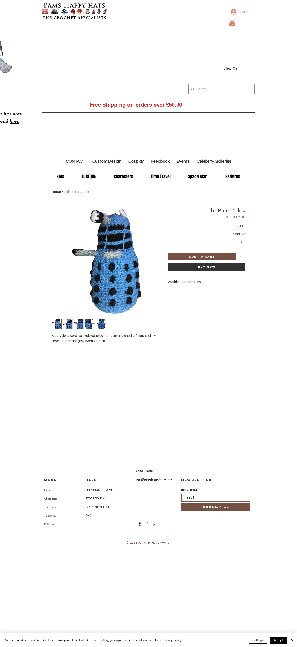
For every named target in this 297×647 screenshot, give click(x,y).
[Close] (291, 640)
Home (56, 191)
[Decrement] (228, 242)
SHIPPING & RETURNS (99, 490)
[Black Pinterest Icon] (154, 524)
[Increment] (242, 242)
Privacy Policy (171, 640)
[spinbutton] (235, 242)
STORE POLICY (95, 498)
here (14, 121)
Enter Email (189, 489)
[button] (232, 22)
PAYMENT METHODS (98, 507)
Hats (47, 490)
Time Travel (51, 507)
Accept (278, 640)
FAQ (88, 515)
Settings (258, 640)
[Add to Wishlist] (241, 257)
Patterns (49, 524)
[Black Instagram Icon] (140, 524)
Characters (50, 498)
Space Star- (51, 515)
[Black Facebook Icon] (147, 524)
